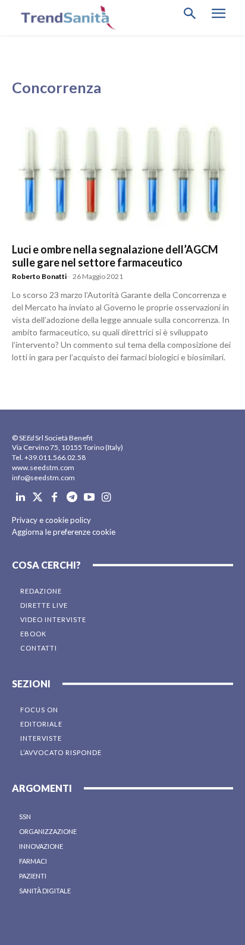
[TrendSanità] (65, 17)
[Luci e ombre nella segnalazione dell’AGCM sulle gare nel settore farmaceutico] (122, 176)
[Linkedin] (20, 497)
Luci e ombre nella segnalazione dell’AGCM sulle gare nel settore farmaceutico (115, 256)
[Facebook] (55, 497)
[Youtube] (89, 497)
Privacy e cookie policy (51, 520)
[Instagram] (106, 497)
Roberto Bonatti (39, 276)
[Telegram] (71, 497)
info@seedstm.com (43, 477)
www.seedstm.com (43, 467)
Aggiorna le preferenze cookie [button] (63, 532)
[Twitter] (37, 497)
